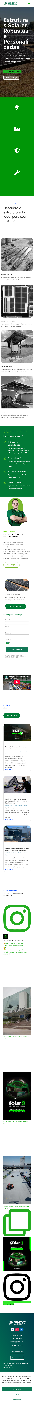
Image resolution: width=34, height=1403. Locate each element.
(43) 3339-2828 (17, 1336)
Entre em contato (17, 1345)
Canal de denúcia (17, 1358)
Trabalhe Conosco (17, 1352)
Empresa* (8, 633)
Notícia (11, 855)
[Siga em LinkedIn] (21, 1329)
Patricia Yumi (11, 751)
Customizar (17, 1394)
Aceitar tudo (17, 1389)
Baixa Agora (17, 649)
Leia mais (11, 715)
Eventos (25, 805)
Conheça (11, 565)
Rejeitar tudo (17, 1399)
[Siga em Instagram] (17, 1329)
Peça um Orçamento (12, 71)
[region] (17, 1387)
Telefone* (8, 639)
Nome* (7, 620)
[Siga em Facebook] (12, 1329)
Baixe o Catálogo (11, 78)
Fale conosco (15, 606)
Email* (7, 626)
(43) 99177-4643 (17, 1339)
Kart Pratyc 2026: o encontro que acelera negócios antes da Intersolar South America (17, 801)
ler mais (9, 770)
